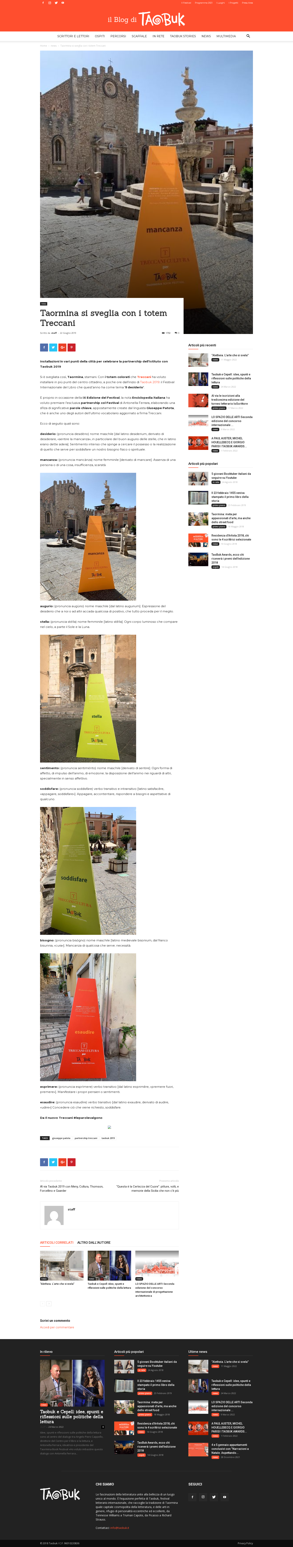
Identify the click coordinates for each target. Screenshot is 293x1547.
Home (43, 45)
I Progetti (233, 2)
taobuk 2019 (108, 1138)
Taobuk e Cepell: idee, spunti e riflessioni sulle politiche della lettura (231, 378)
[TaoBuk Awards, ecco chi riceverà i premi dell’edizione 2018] (198, 559)
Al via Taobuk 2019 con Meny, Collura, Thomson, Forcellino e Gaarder (71, 1189)
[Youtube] (63, 3)
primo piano (219, 408)
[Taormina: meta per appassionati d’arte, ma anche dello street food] (198, 519)
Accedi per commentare (57, 1327)
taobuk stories (183, 36)
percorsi (118, 36)
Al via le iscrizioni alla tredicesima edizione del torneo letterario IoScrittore (229, 399)
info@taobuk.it (119, 1528)
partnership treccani (86, 1138)
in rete (158, 36)
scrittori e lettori (73, 36)
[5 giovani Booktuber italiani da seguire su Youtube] (198, 479)
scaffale (139, 36)
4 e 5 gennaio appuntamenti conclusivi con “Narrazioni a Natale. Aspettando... (230, 1448)
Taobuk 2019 (149, 382)
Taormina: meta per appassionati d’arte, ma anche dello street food (231, 518)
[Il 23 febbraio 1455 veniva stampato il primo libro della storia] (198, 498)
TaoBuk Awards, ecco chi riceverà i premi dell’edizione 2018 (230, 558)
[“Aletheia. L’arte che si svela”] (62, 1266)
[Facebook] (43, 3)
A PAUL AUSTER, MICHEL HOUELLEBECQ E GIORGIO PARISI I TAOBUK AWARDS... (229, 442)
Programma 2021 (203, 2)
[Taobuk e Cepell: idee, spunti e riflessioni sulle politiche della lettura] (109, 1266)
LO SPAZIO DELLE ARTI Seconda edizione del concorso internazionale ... (232, 421)
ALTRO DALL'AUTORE (94, 1242)
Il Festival (186, 2)
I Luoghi (220, 2)
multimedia (226, 36)
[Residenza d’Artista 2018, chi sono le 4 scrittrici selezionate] (198, 540)
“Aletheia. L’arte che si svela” (57, 1283)
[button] (248, 36)
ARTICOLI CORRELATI (56, 1242)
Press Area (247, 2)
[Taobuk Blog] (146, 19)
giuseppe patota (61, 1138)
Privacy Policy (245, 1543)
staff (54, 332)
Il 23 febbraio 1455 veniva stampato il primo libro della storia (230, 496)
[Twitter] (56, 3)
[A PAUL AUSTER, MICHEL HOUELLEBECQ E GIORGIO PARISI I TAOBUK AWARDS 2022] (198, 443)
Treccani (144, 377)
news (206, 36)
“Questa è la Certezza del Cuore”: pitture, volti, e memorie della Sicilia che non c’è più (147, 1189)
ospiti (100, 36)
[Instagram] (50, 3)
